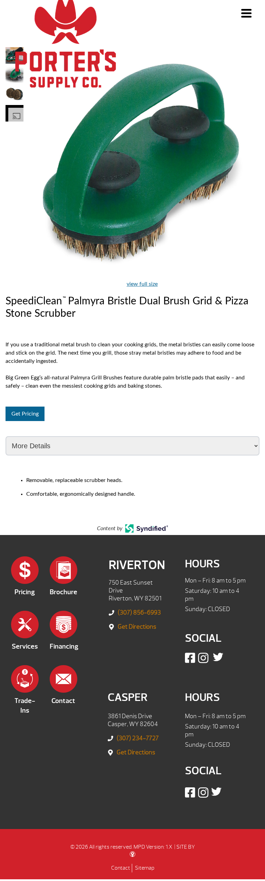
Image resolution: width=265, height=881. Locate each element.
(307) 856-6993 (139, 613)
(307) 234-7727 (138, 738)
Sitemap (144, 867)
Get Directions (137, 627)
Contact (120, 867)
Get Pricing (25, 414)
